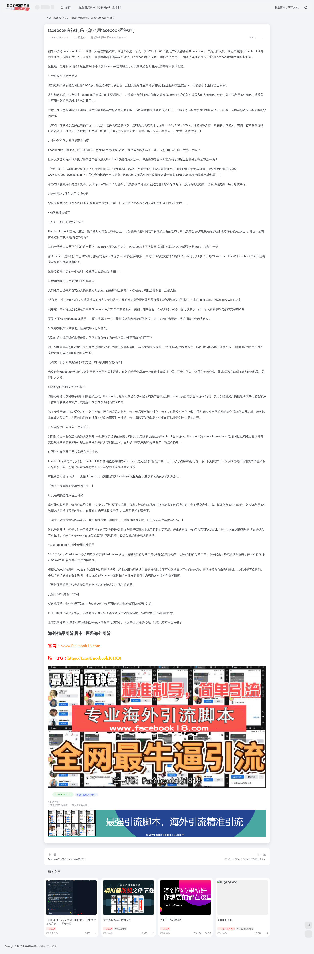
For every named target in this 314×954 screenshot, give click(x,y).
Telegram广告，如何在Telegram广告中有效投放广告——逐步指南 (71, 921)
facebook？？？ (61, 17)
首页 (49, 17)
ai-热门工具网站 (227, 928)
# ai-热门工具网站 (245, 928)
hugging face (224, 919)
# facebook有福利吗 (86, 794)
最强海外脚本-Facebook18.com (108, 37)
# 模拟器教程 (120, 928)
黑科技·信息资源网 (170, 919)
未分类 (52, 928)
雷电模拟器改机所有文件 (117, 919)
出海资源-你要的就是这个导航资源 (39, 946)
